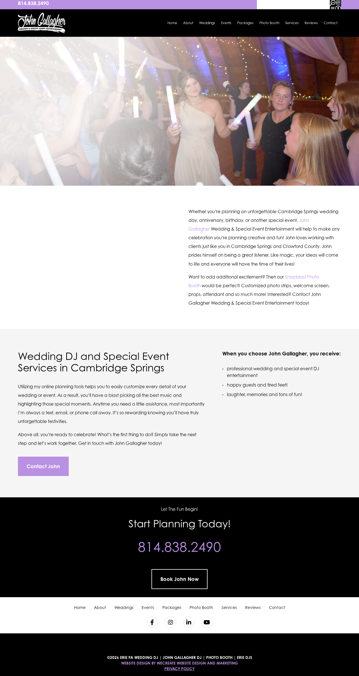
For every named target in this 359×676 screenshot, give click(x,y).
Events (226, 23)
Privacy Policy (179, 668)
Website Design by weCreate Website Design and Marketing (179, 663)
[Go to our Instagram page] (170, 622)
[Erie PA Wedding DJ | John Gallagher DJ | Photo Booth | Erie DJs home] (42, 23)
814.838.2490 (33, 3)
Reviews (311, 23)
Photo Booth (269, 23)
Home (172, 23)
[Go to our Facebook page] (152, 622)
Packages (245, 23)
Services (292, 23)
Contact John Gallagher (300, 176)
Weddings (207, 23)
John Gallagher (288, 353)
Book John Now (179, 579)
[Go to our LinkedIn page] (188, 622)
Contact (330, 23)
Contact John (43, 466)
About (188, 23)
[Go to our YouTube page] (207, 622)
